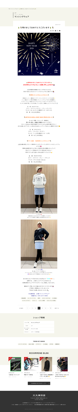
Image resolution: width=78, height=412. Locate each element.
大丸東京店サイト (26, 402)
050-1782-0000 (39, 399)
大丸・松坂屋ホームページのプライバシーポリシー (22, 404)
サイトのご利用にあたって (36, 402)
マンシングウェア (14, 8)
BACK (22, 308)
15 (50, 308)
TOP (9, 8)
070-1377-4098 (34, 328)
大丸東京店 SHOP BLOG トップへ (38, 383)
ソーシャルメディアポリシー (49, 402)
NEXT (56, 308)
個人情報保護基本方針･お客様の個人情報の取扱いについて (47, 404)
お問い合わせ (63, 404)
